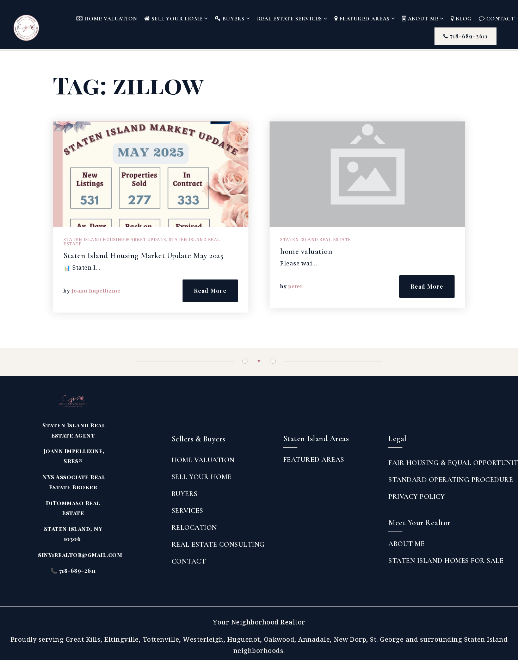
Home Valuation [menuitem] (109, 18)
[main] (259, 199)
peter (295, 286)
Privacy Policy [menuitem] (416, 496)
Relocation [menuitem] (194, 527)
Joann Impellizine (96, 290)
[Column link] (38, 25)
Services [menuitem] (187, 511)
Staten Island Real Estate (315, 240)
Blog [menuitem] (463, 18)
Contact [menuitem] (189, 561)
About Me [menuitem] (423, 18)
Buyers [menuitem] (233, 18)
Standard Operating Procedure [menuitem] (450, 480)
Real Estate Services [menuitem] (290, 18)
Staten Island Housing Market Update (114, 240)
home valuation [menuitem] (203, 460)
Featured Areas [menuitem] (364, 18)
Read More (210, 290)
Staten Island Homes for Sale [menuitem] (446, 561)
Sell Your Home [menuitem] (177, 18)
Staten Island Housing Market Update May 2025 (143, 255)
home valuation (306, 251)
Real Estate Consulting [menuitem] (218, 544)
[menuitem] (283, 474)
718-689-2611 (468, 36)
